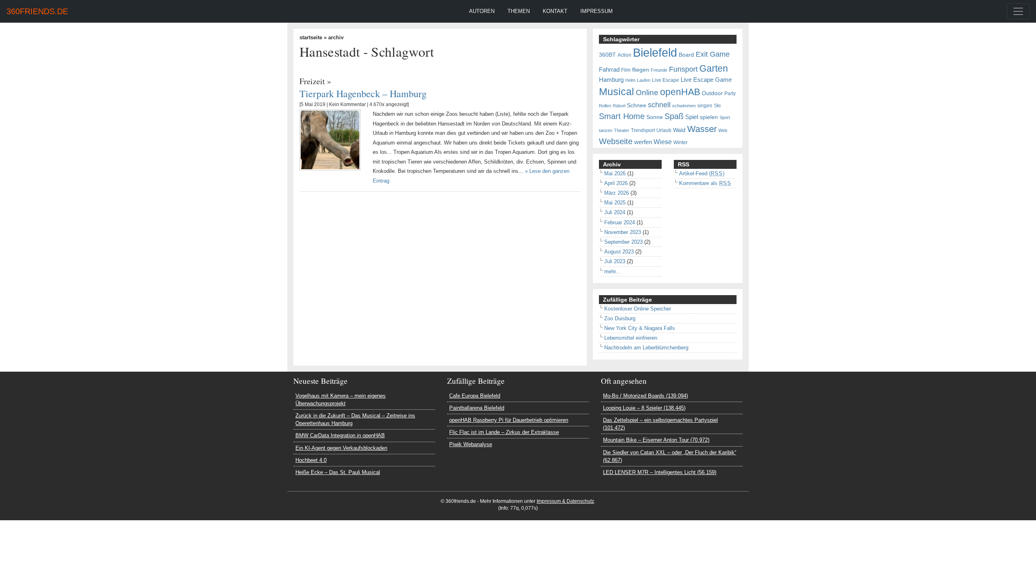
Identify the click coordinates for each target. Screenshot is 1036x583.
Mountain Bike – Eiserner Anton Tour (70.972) (656, 440)
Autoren (482, 11)
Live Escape (665, 80)
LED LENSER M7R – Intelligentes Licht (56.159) (659, 472)
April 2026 (616, 183)
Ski (717, 106)
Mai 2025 (615, 203)
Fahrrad (609, 69)
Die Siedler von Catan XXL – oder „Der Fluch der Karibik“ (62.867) (669, 456)
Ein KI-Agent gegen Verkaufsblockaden (341, 448)
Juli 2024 (614, 212)
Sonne (654, 117)
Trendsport (643, 130)
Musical (616, 91)
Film (626, 70)
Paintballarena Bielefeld (476, 408)
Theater (621, 130)
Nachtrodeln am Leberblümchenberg (646, 348)
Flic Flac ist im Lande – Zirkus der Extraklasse (504, 432)
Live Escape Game (706, 80)
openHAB (680, 92)
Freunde (659, 70)
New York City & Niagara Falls (639, 328)
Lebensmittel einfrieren (630, 338)
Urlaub (663, 130)
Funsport (683, 69)
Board (686, 55)
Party (730, 93)
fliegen (640, 70)
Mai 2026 (615, 173)
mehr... (612, 271)
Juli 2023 (614, 261)
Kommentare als (705, 183)
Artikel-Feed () (701, 173)
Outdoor (712, 93)
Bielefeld (655, 52)
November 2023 (622, 232)
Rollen (605, 105)
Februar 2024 (619, 222)
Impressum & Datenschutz (565, 501)
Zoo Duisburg (619, 318)
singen (704, 106)
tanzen (605, 130)
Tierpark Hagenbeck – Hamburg (363, 93)
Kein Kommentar (347, 104)
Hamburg (611, 80)
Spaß (674, 116)
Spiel (691, 117)
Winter (680, 142)
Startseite (310, 37)
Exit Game (713, 54)
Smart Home (622, 116)
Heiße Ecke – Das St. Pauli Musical (337, 472)
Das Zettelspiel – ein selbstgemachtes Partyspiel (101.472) (660, 424)
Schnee (636, 105)
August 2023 (619, 252)
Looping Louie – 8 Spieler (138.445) (644, 408)
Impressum (596, 11)
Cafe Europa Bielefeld (474, 396)
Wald (679, 130)
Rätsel (619, 105)
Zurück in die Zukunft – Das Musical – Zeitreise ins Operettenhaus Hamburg (355, 419)
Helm (630, 80)
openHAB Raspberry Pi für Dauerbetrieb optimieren (508, 420)
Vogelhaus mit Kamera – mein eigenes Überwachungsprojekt (340, 399)
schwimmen (684, 105)
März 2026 (616, 193)
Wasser (702, 129)
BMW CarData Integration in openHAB (340, 435)
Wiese (663, 141)
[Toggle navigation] (1018, 11)
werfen (643, 142)
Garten (713, 68)
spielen (709, 117)
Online (647, 92)
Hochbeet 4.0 (311, 460)
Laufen (643, 80)
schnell (659, 105)
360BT (607, 55)
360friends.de (37, 11)
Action (624, 55)
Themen (518, 11)
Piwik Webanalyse (470, 444)
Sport (725, 117)
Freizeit (312, 81)
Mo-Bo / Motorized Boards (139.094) (645, 396)
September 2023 (623, 242)
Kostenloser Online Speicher (637, 309)
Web (722, 130)
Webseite (616, 141)
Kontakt (555, 11)
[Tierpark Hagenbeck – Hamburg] (330, 139)
